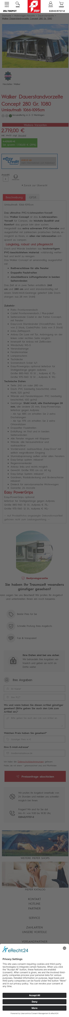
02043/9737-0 (57, 11)
